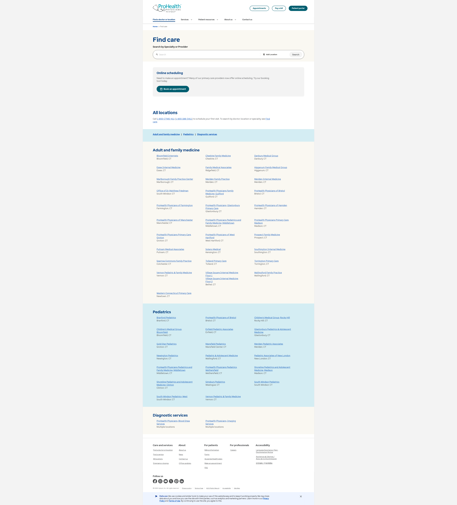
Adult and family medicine (166, 134)
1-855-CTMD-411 (165, 119)
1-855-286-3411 (184, 119)
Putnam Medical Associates (170, 249)
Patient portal (298, 8)
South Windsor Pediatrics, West (172, 396)
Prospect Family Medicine (267, 234)
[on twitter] (171, 481)
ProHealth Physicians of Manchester (175, 220)
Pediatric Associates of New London (272, 355)
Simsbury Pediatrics (215, 382)
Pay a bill (279, 8)
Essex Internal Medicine (168, 167)
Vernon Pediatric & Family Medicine (174, 272)
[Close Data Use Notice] (300, 496)
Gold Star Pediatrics (166, 344)
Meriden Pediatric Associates (268, 344)
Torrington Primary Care (266, 261)
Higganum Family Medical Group (270, 167)
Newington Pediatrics (167, 355)
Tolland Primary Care (216, 261)
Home (155, 27)
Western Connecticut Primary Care (174, 293)
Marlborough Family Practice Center (175, 179)
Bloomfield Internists (167, 155)
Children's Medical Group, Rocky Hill (272, 317)
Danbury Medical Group (266, 155)
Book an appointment (175, 89)
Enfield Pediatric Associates (219, 329)
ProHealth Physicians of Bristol (269, 190)
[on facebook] (155, 481)
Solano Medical (213, 249)
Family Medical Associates (218, 167)
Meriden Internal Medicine (267, 179)
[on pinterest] (176, 481)
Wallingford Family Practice (268, 272)
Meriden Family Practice (218, 179)
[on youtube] (166, 481)
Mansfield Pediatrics (216, 344)
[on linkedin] (182, 481)
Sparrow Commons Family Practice (174, 261)
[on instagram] (160, 481)
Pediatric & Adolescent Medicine (222, 355)
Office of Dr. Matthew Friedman (172, 190)
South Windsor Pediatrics (266, 382)
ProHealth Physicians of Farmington (175, 205)
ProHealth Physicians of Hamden (270, 205)
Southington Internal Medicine (269, 249)
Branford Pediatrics (166, 317)
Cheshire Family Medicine (218, 155)
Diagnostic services (207, 134)
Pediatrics (188, 134)
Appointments (259, 8)
